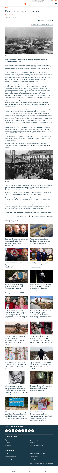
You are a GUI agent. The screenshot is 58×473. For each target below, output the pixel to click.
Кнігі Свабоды (8, 445)
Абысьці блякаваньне (10, 456)
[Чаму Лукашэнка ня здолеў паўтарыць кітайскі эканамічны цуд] (41, 254)
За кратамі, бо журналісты (36, 445)
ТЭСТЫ (29, 471)
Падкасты (7, 442)
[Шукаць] (45, 471)
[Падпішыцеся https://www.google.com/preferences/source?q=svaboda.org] (6, 430)
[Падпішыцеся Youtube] (16, 430)
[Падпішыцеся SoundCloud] (22, 430)
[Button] (41, 21)
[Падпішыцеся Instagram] (26, 430)
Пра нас (7, 453)
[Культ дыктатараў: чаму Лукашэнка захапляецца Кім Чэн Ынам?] (16, 254)
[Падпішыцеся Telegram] (29, 430)
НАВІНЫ (13, 471)
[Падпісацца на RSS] (32, 430)
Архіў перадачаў (34, 440)
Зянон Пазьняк (9, 14)
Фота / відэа (33, 442)
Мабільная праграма (10, 458)
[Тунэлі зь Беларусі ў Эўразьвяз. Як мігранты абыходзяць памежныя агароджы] (41, 377)
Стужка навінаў (9, 440)
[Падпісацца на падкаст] (19, 430)
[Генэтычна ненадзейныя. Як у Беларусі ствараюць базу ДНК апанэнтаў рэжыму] (41, 230)
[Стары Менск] (29, 180)
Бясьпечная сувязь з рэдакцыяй (37, 453)
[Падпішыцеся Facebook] (9, 430)
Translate (54, 1)
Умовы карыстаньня (35, 458)
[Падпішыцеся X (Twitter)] (13, 430)
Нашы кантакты (34, 456)
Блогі (6, 8)
